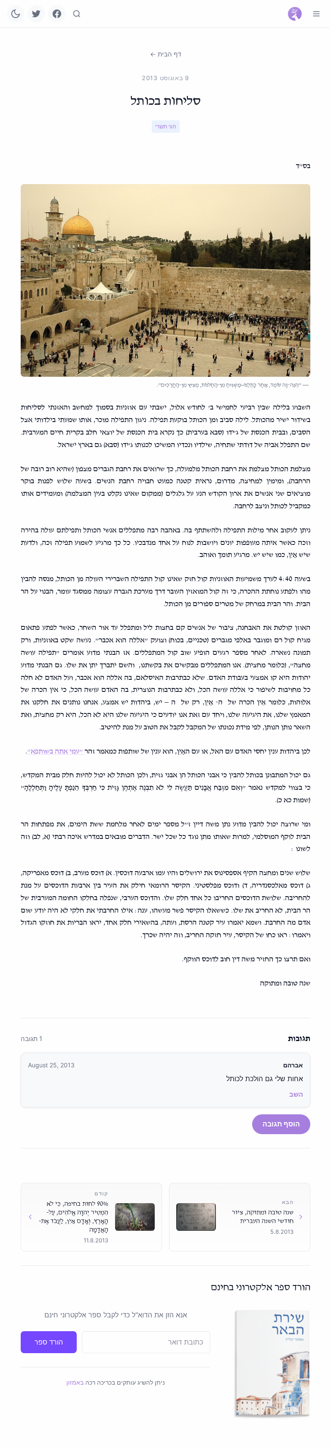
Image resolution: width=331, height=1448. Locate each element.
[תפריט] (316, 14)
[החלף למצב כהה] (15, 13)
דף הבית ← (165, 54)
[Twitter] (36, 13)
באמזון (75, 1382)
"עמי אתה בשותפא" (55, 751)
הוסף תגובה (281, 1124)
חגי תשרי (165, 126)
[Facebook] (57, 13)
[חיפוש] (76, 14)
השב (296, 1094)
